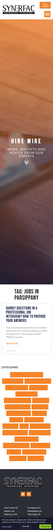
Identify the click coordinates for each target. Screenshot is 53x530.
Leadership (16, 419)
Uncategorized (17, 458)
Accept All (45, 526)
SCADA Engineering (39, 432)
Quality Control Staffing (15, 432)
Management (10, 426)
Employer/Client (38, 387)
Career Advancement (16, 387)
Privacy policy (7, 526)
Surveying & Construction (16, 445)
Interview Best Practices (17, 407)
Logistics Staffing (34, 419)
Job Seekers (39, 413)
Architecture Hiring (12, 381)
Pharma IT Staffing (40, 426)
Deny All (25, 526)
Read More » (12, 343)
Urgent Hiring (36, 458)
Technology (14, 452)
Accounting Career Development (26, 374)
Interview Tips (40, 407)
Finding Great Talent (26, 394)
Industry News (40, 400)
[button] (47, 14)
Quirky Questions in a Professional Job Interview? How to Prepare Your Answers (26, 314)
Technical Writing (40, 445)
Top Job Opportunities (34, 452)
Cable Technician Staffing (37, 381)
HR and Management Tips (17, 400)
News (24, 426)
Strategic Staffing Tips (27, 439)
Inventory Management (18, 413)
